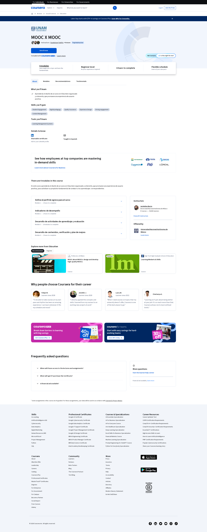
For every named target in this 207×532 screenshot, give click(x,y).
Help (107, 472)
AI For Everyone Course (113, 423)
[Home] (32, 14)
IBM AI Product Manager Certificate (80, 440)
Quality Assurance (70, 110)
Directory (109, 485)
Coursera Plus (35, 475)
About (34, 81)
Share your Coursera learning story (154, 446)
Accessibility (110, 475)
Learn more (61, 56)
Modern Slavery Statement (114, 491)
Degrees (34, 485)
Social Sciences (51, 14)
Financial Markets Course (114, 436)
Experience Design (86, 110)
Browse (39, 14)
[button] (59, 8)
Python (33, 443)
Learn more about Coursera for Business (50, 168)
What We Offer (36, 462)
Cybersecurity (36, 423)
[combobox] (87, 7)
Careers (34, 468)
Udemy (33, 507)
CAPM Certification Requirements (153, 420)
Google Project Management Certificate (81, 430)
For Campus (35, 494)
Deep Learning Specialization (115, 430)
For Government (36, 491)
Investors (109, 462)
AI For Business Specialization (115, 420)
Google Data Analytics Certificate (79, 423)
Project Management (38, 440)
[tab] (37, 251)
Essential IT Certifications (151, 430)
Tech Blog (72, 475)
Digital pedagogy (55, 110)
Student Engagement (39, 110)
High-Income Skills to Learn (151, 433)
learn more (150, 381)
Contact (108, 478)
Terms (108, 465)
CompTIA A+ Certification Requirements (155, 423)
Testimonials (81, 81)
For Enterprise (36, 488)
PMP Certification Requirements (153, 440)
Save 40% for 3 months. (120, 18)
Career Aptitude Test (149, 417)
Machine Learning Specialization (116, 440)
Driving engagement (101, 110)
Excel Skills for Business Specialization (118, 433)
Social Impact (35, 501)
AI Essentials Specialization (114, 417)
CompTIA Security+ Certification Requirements (158, 427)
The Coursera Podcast (76, 472)
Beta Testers (73, 465)
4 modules (44, 65)
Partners (71, 462)
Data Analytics (36, 427)
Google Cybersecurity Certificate (79, 420)
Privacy (108, 468)
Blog (70, 468)
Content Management (39, 114)
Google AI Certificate (75, 417)
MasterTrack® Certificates (39, 481)
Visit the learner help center (143, 373)
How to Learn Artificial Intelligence (154, 436)
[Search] (115, 8)
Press (107, 459)
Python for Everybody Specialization (117, 446)
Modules (46, 81)
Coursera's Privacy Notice (114, 401)
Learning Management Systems (42, 124)
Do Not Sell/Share (111, 494)
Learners (71, 459)
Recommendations (63, 81)
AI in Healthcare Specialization (115, 427)
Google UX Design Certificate (78, 433)
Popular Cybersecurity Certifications (154, 443)
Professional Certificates (39, 478)
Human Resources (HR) (38, 433)
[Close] (172, 19)
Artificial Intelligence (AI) (39, 420)
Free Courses (35, 504)
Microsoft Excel (36, 436)
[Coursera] (38, 8)
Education (63, 14)
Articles (108, 481)
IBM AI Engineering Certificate (78, 436)
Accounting (35, 417)
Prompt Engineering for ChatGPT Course (119, 443)
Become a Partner (37, 498)
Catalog (33, 472)
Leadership (35, 465)
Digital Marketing (36, 430)
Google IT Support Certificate (78, 427)
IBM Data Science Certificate (78, 443)
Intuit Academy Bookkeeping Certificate (81, 446)
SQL (32, 446)
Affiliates (108, 488)
